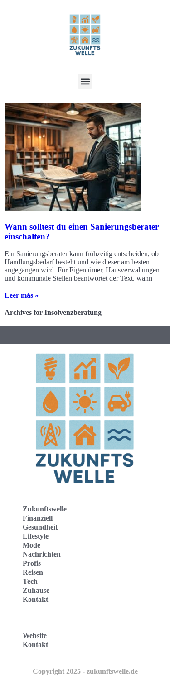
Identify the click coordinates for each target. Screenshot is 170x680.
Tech (30, 581)
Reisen (33, 572)
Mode (31, 545)
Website (35, 635)
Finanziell (38, 518)
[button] (85, 81)
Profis (32, 563)
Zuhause (36, 590)
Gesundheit (40, 527)
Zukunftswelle (45, 509)
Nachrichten (42, 554)
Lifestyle (36, 536)
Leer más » (22, 295)
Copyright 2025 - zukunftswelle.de (85, 671)
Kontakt (35, 599)
